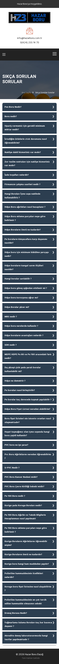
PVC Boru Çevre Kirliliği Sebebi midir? (24, 486)
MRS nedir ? (11, 316)
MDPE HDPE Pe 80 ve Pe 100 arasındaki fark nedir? (28, 356)
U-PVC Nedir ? (12, 467)
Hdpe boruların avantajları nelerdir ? (24, 335)
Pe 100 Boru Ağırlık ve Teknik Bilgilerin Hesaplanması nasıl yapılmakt (25, 517)
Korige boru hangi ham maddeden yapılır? (27, 564)
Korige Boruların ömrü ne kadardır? (23, 554)
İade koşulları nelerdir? (17, 175)
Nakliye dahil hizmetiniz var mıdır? (23, 152)
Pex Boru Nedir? (13, 107)
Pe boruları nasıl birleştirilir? (20, 390)
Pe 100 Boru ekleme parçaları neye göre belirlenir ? (26, 530)
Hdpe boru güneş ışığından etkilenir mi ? (26, 288)
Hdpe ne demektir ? (15, 381)
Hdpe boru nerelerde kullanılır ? (21, 326)
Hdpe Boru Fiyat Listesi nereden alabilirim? (27, 409)
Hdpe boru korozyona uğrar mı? (21, 297)
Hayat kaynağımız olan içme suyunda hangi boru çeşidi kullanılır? (27, 433)
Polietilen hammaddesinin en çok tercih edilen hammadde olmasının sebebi (25, 601)
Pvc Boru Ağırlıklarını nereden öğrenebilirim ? (28, 456)
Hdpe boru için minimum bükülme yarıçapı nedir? (27, 254)
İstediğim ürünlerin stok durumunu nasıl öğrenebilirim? (26, 141)
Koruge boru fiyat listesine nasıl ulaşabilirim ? (28, 588)
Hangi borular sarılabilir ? (18, 278)
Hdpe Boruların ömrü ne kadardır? (23, 229)
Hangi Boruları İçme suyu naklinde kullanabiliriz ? (22, 195)
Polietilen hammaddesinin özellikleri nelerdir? (24, 575)
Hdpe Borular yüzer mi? (17, 307)
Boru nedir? (11, 116)
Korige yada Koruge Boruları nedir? (23, 505)
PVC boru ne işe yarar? (16, 445)
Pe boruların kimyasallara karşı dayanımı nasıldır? (26, 241)
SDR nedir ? (11, 345)
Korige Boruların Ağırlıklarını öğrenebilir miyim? (26, 543)
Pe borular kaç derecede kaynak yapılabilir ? (28, 399)
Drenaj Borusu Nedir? (16, 613)
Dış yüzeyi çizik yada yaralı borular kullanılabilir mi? (23, 369)
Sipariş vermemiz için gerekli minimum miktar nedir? (25, 127)
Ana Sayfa (26, 92)
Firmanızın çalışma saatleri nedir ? (22, 184)
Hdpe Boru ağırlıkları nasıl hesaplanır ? (25, 207)
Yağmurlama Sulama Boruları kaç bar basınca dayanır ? (28, 624)
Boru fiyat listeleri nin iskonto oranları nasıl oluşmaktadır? (28, 420)
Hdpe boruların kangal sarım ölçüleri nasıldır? (24, 267)
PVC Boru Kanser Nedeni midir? (21, 477)
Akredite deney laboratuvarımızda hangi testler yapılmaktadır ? (26, 637)
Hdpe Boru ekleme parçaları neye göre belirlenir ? (25, 218)
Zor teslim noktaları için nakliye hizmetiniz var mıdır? (27, 163)
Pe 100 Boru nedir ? (15, 496)
